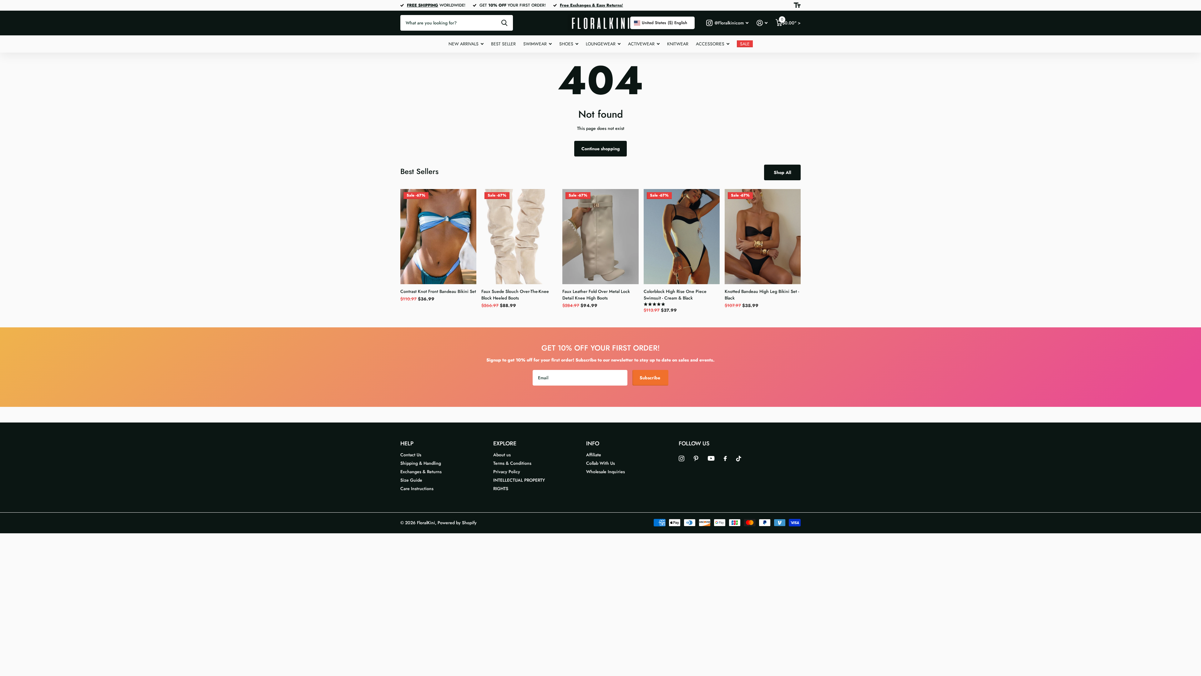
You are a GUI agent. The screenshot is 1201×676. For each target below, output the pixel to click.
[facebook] (725, 458)
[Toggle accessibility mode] (797, 5)
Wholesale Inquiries (605, 472)
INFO (592, 443)
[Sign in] (762, 23)
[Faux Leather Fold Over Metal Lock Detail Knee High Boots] (600, 236)
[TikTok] (738, 458)
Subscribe (650, 378)
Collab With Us (600, 463)
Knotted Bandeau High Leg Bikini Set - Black (762, 294)
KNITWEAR (677, 44)
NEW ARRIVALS (463, 44)
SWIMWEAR (535, 44)
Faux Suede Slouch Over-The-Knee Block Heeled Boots (515, 294)
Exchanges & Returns (421, 472)
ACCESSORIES (710, 44)
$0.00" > (791, 21)
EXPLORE (504, 443)
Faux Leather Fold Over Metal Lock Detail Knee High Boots (596, 294)
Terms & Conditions (512, 463)
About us (502, 455)
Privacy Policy (506, 472)
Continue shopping (600, 149)
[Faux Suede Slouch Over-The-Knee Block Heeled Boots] (519, 236)
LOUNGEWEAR (601, 44)
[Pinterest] (696, 458)
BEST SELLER (503, 44)
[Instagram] (681, 458)
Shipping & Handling (420, 463)
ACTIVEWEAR (641, 44)
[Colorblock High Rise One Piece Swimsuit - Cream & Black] (682, 236)
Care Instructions (416, 488)
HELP (406, 443)
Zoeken (504, 23)
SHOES (566, 44)
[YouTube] (711, 458)
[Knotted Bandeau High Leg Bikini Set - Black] (763, 236)
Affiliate (593, 455)
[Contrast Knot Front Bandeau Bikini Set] (438, 236)
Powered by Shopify (457, 523)
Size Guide (411, 480)
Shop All (782, 172)
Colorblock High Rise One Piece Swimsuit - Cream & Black (675, 294)
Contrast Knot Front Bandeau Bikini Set (438, 291)
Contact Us (410, 455)
